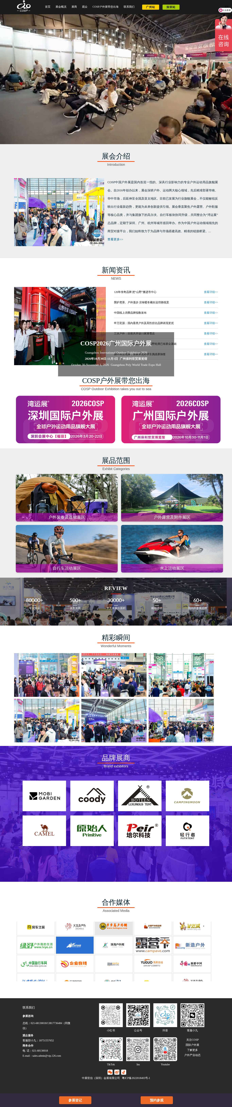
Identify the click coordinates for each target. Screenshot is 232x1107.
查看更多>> (115, 239)
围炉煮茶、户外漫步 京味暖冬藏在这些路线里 (141, 302)
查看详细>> (211, 292)
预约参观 (157, 1100)
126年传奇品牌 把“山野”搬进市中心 (135, 292)
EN (227, 6)
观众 (84, 6)
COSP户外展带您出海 (106, 6)
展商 (74, 6)
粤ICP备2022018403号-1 (135, 1078)
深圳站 (171, 7)
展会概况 (61, 6)
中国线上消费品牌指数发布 (130, 312)
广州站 (150, 7)
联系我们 (129, 6)
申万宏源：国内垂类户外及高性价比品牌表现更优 (144, 323)
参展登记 (75, 1100)
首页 (47, 6)
